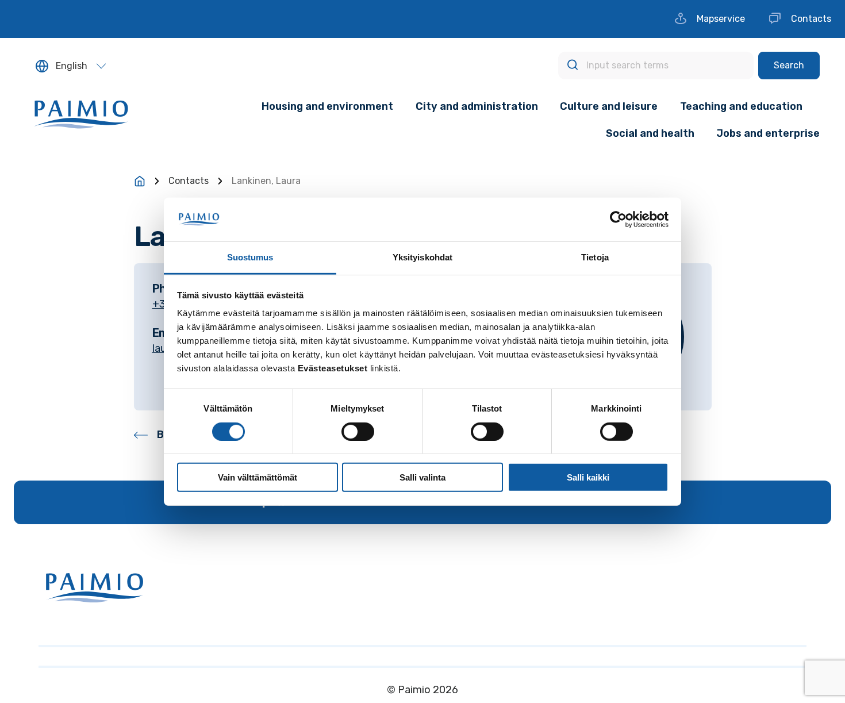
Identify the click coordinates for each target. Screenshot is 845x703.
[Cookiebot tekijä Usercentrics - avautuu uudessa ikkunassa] (618, 219)
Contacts (188, 180)
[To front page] (139, 181)
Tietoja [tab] (595, 257)
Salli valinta (422, 477)
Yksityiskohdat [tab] (422, 257)
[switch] (357, 431)
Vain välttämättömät (257, 477)
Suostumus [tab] (250, 257)
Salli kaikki (588, 477)
